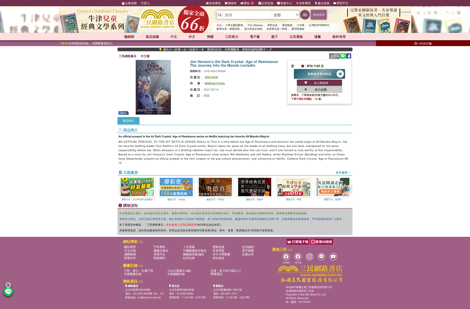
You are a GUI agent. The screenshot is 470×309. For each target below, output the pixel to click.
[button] (349, 189)
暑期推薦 (287, 25)
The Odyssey (255, 25)
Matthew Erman (215, 83)
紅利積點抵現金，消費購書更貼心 (86, 43)
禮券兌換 (218, 247)
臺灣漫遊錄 (298, 28)
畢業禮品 (216, 274)
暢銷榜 (129, 36)
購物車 (232, 3)
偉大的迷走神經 (253, 28)
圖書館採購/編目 (193, 254)
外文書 (145, 56)
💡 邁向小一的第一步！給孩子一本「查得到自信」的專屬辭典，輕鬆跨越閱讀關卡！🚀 (203, 49)
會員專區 (215, 3)
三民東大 (231, 36)
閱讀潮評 (159, 258)
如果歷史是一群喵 (277, 28)
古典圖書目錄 (176, 274)
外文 (192, 36)
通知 (248, 3)
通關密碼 (130, 254)
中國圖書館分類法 (195, 250)
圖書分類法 (161, 250)
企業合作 (248, 254)
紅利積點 (248, 247)
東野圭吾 (272, 25)
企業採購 (131, 3)
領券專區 (305, 3)
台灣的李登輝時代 (319, 25)
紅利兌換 (267, 3)
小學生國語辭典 (234, 25)
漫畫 (317, 36)
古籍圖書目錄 (133, 274)
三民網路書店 (127, 56)
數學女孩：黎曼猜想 (228, 28)
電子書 (255, 36)
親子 (274, 36)
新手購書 (248, 250)
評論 (336, 56)
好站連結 (218, 258)
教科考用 (339, 36)
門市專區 (159, 247)
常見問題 (218, 250)
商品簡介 (128, 120)
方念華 (300, 25)
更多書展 (342, 172)
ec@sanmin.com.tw (149, 297)
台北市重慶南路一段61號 (227, 289)
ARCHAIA (211, 77)
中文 (174, 36)
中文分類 (130, 250)
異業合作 (130, 258)
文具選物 (296, 36)
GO (305, 15)
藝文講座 (324, 3)
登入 (147, 3)
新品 (152, 36)
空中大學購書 (221, 254)
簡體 (210, 36)
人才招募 (189, 247)
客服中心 (286, 3)
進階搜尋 (319, 14)
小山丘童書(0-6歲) (179, 270)
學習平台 (342, 3)
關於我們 (130, 247)
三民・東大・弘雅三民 (138, 270)
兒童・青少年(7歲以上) (226, 270)
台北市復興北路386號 (137, 289)
